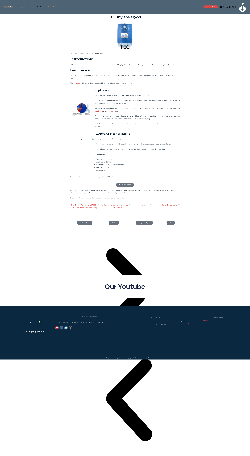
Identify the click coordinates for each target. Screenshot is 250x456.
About (59, 7)
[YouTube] (230, 7)
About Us (207, 320)
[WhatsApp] (224, 7)
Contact (40, 7)
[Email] (232, 7)
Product (137, 321)
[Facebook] (61, 327)
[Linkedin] (66, 327)
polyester (109, 111)
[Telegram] (221, 7)
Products (51, 7)
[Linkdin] (227, 7)
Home (67, 7)
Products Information (26, 7)
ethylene (77, 83)
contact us (123, 198)
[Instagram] (235, 7)
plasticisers (99, 111)
